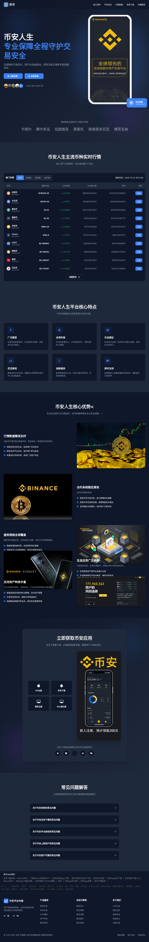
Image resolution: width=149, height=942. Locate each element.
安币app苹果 (86, 881)
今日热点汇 (32, 886)
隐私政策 (121, 935)
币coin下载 (5, 889)
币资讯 (23, 886)
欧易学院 (43, 923)
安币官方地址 (98, 878)
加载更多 (73, 277)
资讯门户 (50, 886)
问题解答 (141, 4)
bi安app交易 (105, 886)
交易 (139, 193)
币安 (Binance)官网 (37, 889)
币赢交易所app (118, 886)
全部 (20, 178)
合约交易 (43, 910)
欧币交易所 (24, 889)
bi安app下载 (93, 886)
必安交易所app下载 (60, 878)
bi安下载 (42, 886)
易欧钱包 (129, 886)
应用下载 (130, 4)
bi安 (71, 886)
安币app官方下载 (114, 878)
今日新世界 (15, 886)
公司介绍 (116, 906)
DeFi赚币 (44, 914)
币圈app (14, 889)
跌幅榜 (38, 178)
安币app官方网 (71, 881)
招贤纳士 (116, 918)
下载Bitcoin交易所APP (39, 878)
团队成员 (116, 910)
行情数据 (119, 4)
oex (66, 886)
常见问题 (80, 914)
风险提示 (141, 935)
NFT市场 (43, 918)
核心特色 (97, 4)
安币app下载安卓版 (24, 881)
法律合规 (116, 923)
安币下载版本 (100, 881)
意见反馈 (80, 923)
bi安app (84, 886)
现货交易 (43, 906)
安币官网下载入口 (132, 878)
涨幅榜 (28, 178)
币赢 (76, 886)
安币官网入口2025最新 (45, 881)
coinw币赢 (51, 889)
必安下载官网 (9, 878)
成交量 (47, 178)
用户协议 (131, 935)
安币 (60, 881)
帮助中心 (80, 906)
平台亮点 (108, 4)
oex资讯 (59, 886)
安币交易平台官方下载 (81, 878)
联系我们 (80, 918)
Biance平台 (22, 878)
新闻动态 (116, 914)
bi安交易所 (69, 889)
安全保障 (80, 910)
